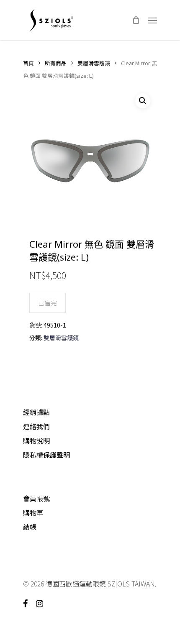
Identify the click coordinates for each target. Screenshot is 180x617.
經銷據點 (36, 412)
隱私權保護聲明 (46, 455)
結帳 (29, 527)
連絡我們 (36, 426)
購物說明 (36, 440)
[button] (142, 100)
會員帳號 (36, 498)
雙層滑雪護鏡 (93, 63)
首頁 (28, 63)
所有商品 (56, 63)
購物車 (33, 512)
